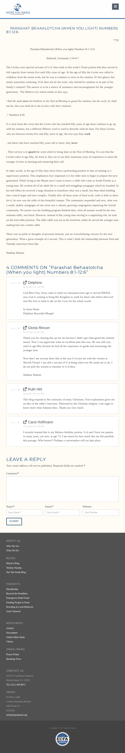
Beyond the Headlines (17, 593)
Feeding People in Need (17, 602)
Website (87, 506)
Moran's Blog (12, 563)
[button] (115, 6)
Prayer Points (12, 654)
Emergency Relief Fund (17, 598)
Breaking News (13, 659)
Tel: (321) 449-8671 (16, 684)
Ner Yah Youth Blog (16, 572)
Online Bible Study (15, 637)
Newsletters (12, 632)
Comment (12, 473)
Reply (14, 283)
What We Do (12, 550)
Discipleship (12, 589)
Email (49, 506)
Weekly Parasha (14, 567)
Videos (9, 641)
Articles (10, 628)
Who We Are (12, 546)
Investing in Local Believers (19, 607)
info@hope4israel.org (16, 715)
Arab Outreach (13, 611)
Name (10, 506)
